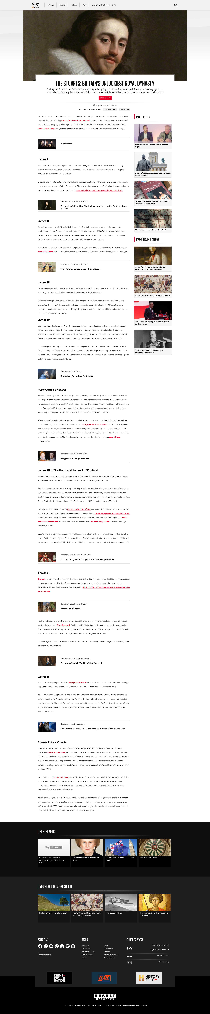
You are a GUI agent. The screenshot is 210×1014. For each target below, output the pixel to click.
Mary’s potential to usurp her (95, 424)
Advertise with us (88, 952)
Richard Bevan (96, 109)
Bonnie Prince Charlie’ (56, 752)
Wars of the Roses (45, 252)
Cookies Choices (45, 955)
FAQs (84, 958)
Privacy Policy (108, 949)
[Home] (35, 5)
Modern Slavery (109, 958)
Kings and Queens (110, 109)
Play (84, 5)
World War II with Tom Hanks (104, 5)
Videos (74, 5)
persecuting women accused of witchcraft (112, 513)
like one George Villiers (99, 522)
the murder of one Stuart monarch (75, 120)
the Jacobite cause (61, 777)
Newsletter (86, 949)
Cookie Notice (87, 955)
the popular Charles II (77, 682)
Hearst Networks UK (75, 1005)
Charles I (41, 579)
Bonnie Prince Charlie (46, 129)
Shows (62, 5)
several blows (114, 437)
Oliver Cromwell (63, 625)
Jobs (106, 946)
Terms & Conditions (111, 955)
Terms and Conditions (139, 1005)
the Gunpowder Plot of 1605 (79, 509)
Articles (51, 5)
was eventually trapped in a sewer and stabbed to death (99, 190)
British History (124, 109)
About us (85, 946)
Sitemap (107, 952)
